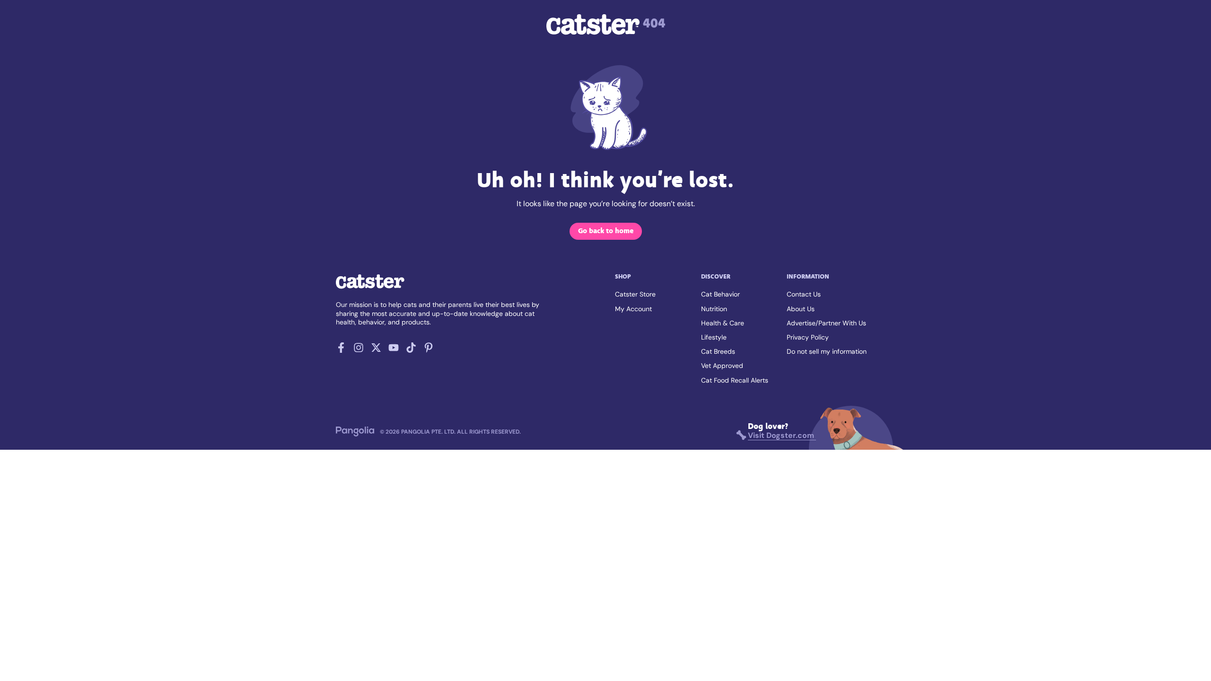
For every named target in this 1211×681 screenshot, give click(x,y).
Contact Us (804, 294)
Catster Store (635, 294)
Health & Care (722, 323)
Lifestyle (714, 337)
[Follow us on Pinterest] (428, 350)
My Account (633, 309)
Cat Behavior (720, 294)
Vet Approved (722, 365)
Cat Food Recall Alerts (734, 380)
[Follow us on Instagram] (358, 350)
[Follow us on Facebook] (341, 350)
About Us (801, 309)
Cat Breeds (718, 351)
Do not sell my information (827, 351)
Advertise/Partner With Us (826, 323)
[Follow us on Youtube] (393, 350)
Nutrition (714, 309)
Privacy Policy (808, 337)
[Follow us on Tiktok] (411, 350)
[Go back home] (370, 288)
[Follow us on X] (376, 350)
